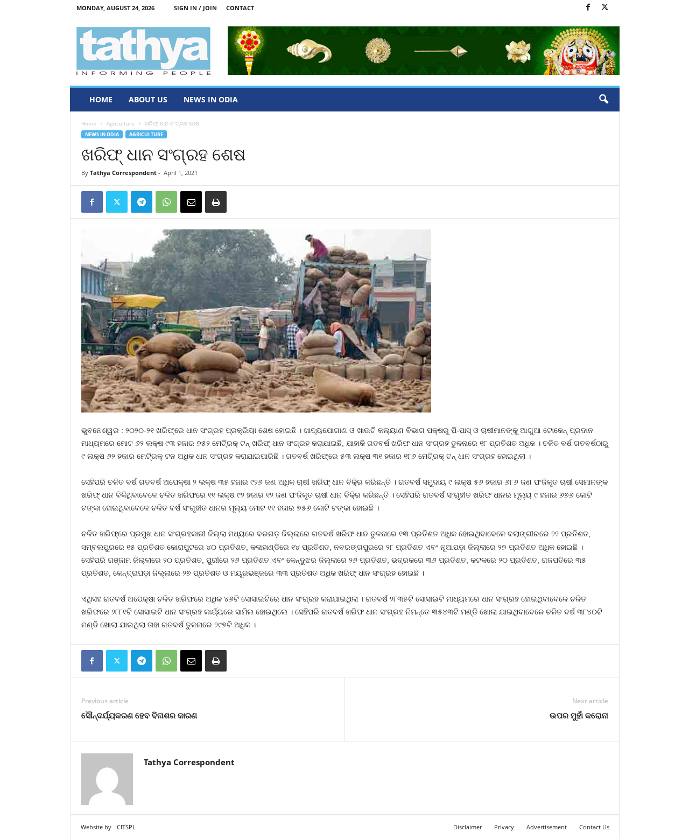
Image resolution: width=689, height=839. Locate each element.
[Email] (191, 202)
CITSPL (126, 827)
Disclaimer (467, 827)
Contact (240, 8)
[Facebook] (588, 8)
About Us (148, 99)
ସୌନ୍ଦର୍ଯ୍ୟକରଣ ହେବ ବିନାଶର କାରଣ (139, 715)
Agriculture (121, 123)
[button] (603, 99)
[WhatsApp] (166, 202)
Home (101, 99)
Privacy (504, 827)
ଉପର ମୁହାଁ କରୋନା (579, 715)
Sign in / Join (195, 8)
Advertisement (546, 827)
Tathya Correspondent (123, 173)
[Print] (216, 202)
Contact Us (594, 827)
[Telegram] (141, 202)
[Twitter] (605, 8)
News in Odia (211, 99)
